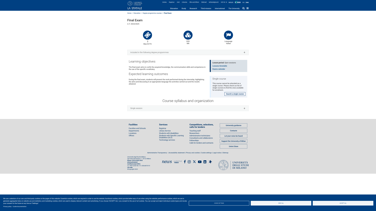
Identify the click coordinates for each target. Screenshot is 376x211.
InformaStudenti (132, 162)
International (220, 8)
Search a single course (235, 94)
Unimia (164, 2)
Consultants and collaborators (201, 138)
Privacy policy (7, 206)
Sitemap (225, 153)
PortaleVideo (178, 162)
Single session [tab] (136, 108)
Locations (132, 133)
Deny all (281, 203)
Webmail (204, 2)
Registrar (171, 2)
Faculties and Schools (137, 128)
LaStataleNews (230, 2)
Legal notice (217, 153)
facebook (185, 161)
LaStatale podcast (210, 160)
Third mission (206, 8)
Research (193, 8)
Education (174, 8)
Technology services (167, 140)
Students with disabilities (169, 133)
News (167, 162)
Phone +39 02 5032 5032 (135, 160)
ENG (247, 2)
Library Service (165, 131)
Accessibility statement (177, 153)
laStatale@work (214, 2)
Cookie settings (219, 203)
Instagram (189, 161)
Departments (134, 131)
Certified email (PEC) (133, 164)
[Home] (136, 5)
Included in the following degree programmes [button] (149, 52)
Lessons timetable (219, 66)
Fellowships (194, 140)
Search (243, 8)
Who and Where (194, 2)
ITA (243, 2)
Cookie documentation (19, 206)
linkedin (204, 161)
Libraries (184, 2)
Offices (131, 136)
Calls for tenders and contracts (201, 143)
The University (234, 8)
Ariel (178, 2)
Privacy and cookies (193, 153)
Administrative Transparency (157, 153)
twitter (194, 161)
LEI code (130, 167)
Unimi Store (233, 146)
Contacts (233, 131)
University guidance (233, 125)
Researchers (194, 133)
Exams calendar (218, 69)
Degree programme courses (152, 13)
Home (247, 8)
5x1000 (238, 2)
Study (184, 8)
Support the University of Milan (233, 141)
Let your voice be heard (233, 136)
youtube (200, 161)
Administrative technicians (199, 136)
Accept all (343, 203)
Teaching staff (195, 131)
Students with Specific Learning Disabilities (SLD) (171, 137)
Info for (223, 2)
